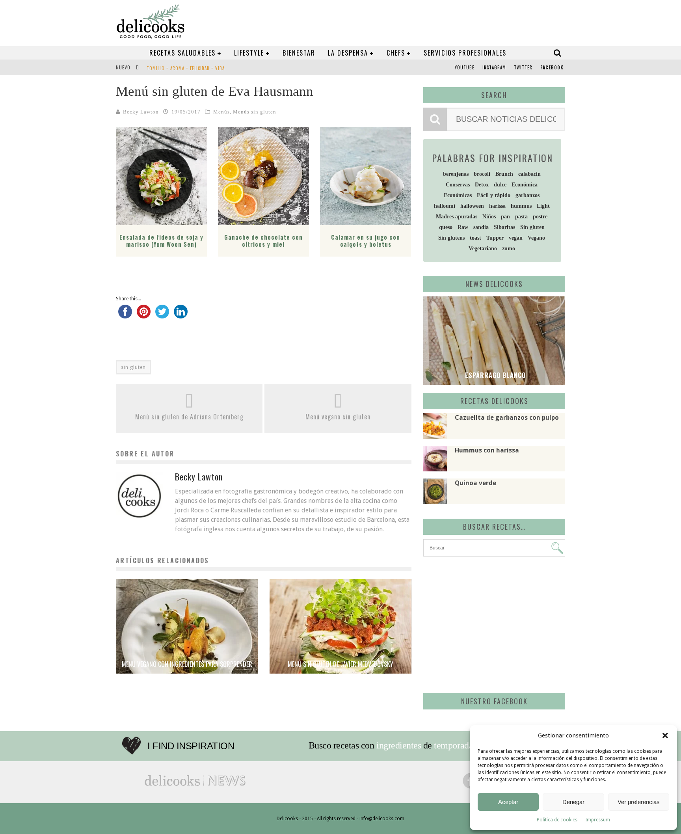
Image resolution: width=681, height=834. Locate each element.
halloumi (444, 206)
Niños (489, 217)
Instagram (494, 67)
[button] (665, 735)
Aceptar (508, 802)
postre (540, 217)
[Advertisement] (492, 623)
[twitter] (162, 315)
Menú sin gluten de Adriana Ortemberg (189, 416)
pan (505, 217)
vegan (516, 238)
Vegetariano (483, 248)
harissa (497, 206)
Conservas (458, 185)
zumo (508, 248)
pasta (521, 217)
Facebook (551, 67)
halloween (472, 206)
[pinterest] (143, 315)
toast (475, 238)
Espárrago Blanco (494, 375)
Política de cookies (557, 820)
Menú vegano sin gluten (337, 416)
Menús (221, 112)
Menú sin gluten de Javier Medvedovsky (340, 664)
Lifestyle (249, 53)
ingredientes (398, 745)
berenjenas (456, 174)
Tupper (495, 238)
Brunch (504, 174)
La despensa (348, 53)
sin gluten (133, 367)
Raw (463, 227)
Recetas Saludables (182, 53)
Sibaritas (504, 227)
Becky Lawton (141, 112)
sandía (481, 227)
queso (445, 227)
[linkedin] (180, 315)
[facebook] (125, 315)
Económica (525, 185)
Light (543, 206)
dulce (500, 185)
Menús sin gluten (254, 112)
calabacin (529, 174)
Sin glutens (451, 238)
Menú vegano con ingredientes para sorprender (187, 664)
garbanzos (527, 195)
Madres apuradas (456, 217)
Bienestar (299, 53)
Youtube (464, 67)
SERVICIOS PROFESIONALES (465, 53)
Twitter (523, 67)
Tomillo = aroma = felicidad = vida (186, 68)
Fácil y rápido (493, 195)
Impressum (597, 820)
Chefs (396, 53)
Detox (482, 185)
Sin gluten (532, 227)
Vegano (536, 238)
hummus (521, 206)
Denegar (573, 802)
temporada (453, 745)
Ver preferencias (639, 802)
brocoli (482, 174)
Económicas (458, 195)
